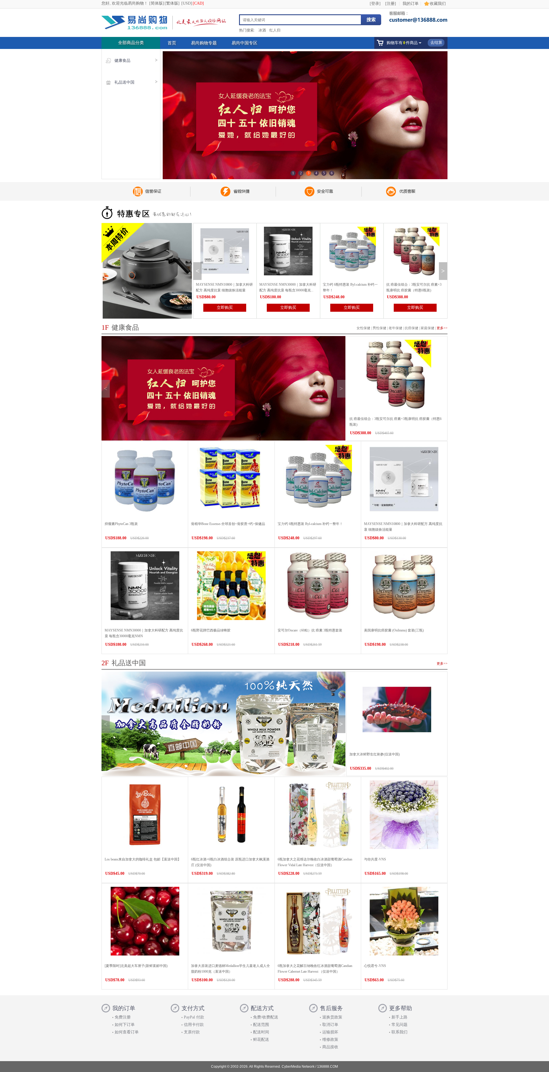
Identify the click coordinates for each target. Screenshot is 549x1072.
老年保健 (395, 328)
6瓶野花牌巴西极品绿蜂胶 (210, 630)
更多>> (442, 328)
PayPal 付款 (194, 1017)
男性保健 (379, 328)
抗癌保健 (411, 328)
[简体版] (156, 3)
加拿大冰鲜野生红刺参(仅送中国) (374, 754)
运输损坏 (330, 1032)
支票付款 (192, 1032)
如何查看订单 (127, 1032)
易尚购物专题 (204, 43)
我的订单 (411, 3)
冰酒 (262, 30)
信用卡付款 (194, 1024)
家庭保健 (427, 328)
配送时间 (261, 1032)
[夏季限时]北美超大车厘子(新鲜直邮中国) (136, 966)
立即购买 (225, 307)
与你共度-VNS (375, 859)
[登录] (375, 3)
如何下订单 (125, 1024)
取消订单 (330, 1024)
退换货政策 (332, 1017)
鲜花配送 (261, 1039)
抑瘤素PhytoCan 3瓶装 (121, 524)
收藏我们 (438, 3)
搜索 (371, 19)
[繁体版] (172, 3)
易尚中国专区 (244, 43)
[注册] (390, 3)
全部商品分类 (131, 42)
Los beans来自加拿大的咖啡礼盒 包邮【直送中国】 (143, 859)
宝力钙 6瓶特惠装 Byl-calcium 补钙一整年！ (310, 524)
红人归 (275, 30)
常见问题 (399, 1024)
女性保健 (363, 328)
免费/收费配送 (265, 1017)
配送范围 (261, 1024)
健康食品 (122, 60)
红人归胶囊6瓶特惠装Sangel (407, 285)
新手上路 (399, 1017)
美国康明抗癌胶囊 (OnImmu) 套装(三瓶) (394, 630)
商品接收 (330, 1047)
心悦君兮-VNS (375, 966)
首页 (172, 43)
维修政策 (330, 1039)
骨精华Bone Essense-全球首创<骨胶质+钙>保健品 (228, 524)
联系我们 (399, 1032)
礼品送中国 (124, 82)
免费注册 (123, 1017)
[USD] (186, 3)
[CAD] (198, 3)
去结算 (436, 42)
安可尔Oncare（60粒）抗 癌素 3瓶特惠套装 (310, 630)
